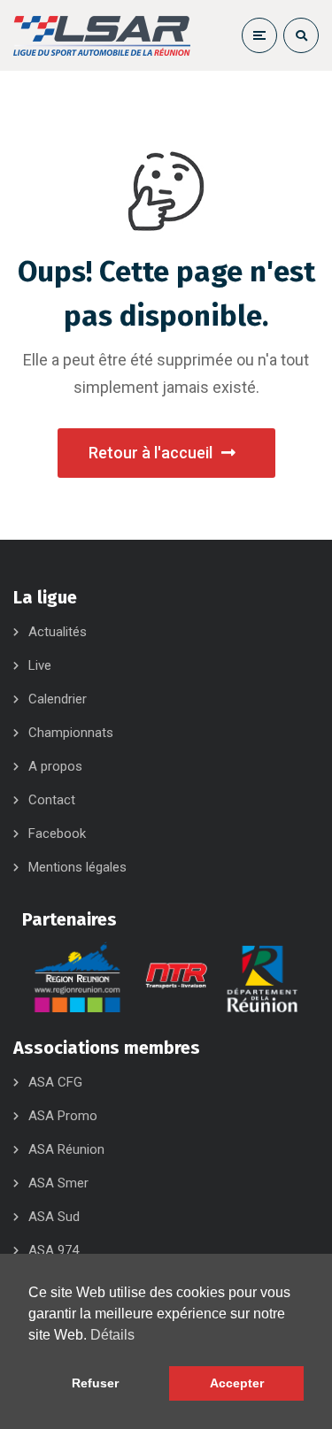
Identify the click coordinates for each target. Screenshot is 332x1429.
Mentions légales (77, 867)
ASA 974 (53, 1250)
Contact (51, 800)
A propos (55, 766)
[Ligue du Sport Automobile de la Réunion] (101, 36)
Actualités (57, 632)
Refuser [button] (95, 1383)
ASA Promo (62, 1116)
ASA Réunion (66, 1149)
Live (39, 665)
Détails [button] (112, 1334)
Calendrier (57, 699)
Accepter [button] (237, 1383)
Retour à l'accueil (150, 452)
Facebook (57, 833)
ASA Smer (58, 1183)
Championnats (70, 733)
